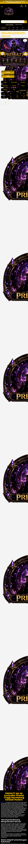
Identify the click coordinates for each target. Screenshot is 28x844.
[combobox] (12, 21)
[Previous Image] (2, 54)
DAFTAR (8, 72)
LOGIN (7, 76)
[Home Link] (9, 12)
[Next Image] (25, 54)
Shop (2, 6)
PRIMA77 (3, 802)
